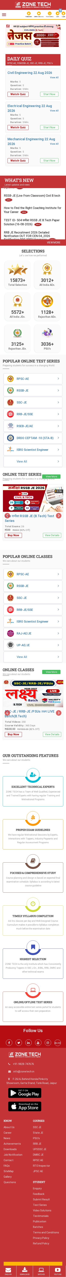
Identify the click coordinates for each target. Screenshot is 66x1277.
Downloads (10, 1149)
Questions (10, 1182)
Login (63, 16)
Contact (8, 1160)
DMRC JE (38, 1154)
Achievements (12, 1143)
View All (54, 77)
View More (51, 476)
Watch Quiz (18, 94)
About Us (9, 1127)
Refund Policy (41, 1243)
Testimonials (41, 1215)
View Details (52, 535)
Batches (38, 1226)
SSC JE (37, 1127)
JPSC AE (38, 1171)
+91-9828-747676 (23, 1064)
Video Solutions (42, 1210)
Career (8, 1132)
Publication (28, 16)
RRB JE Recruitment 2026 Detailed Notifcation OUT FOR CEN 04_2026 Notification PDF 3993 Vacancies (27, 232)
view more (53, 242)
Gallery (8, 1176)
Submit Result (41, 1199)
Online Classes (39, 16)
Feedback (38, 1193)
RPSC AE (38, 1160)
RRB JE (37, 1143)
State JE (38, 1132)
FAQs (7, 1165)
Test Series (50, 16)
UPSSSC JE (39, 1149)
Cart (58, 14)
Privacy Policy (41, 1237)
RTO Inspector (41, 1165)
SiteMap (9, 1171)
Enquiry (37, 1188)
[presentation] (10, 35)
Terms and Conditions (46, 1232)
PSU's (36, 1138)
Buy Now (13, 535)
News (7, 1138)
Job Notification (13, 1154)
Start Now (49, 94)
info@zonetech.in (23, 1071)
